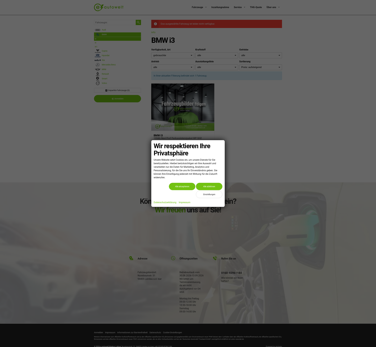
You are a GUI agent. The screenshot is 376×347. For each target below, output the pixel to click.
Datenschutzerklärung (165, 202)
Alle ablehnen (209, 186)
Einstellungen (209, 194)
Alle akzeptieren (182, 186)
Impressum (184, 202)
